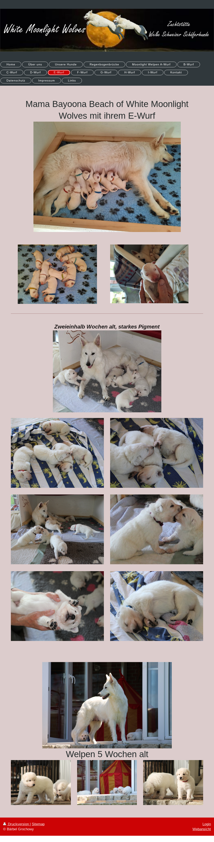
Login (207, 824)
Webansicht (201, 829)
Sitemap (38, 824)
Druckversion (18, 824)
